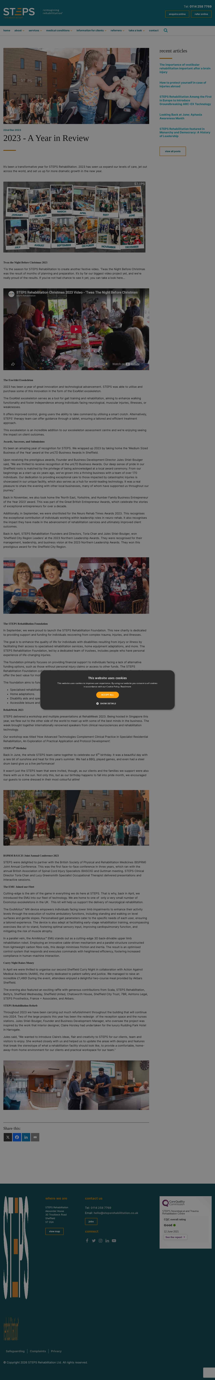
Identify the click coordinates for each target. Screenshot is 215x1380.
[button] (107, 704)
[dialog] (107, 690)
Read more (126, 686)
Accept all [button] (107, 694)
